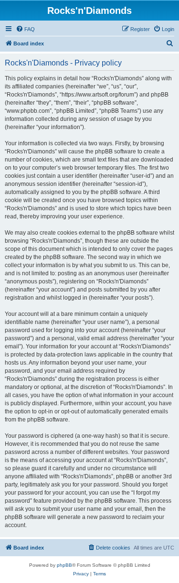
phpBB (64, 565)
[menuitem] (25, 29)
